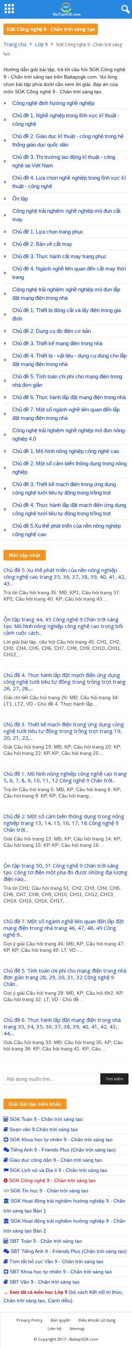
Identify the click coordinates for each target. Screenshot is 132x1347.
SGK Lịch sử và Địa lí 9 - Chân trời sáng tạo (57, 1170)
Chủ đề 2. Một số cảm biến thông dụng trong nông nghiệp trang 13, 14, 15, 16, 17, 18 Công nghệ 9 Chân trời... (64, 823)
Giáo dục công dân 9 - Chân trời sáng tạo (55, 1160)
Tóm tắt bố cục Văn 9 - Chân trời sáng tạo (55, 1261)
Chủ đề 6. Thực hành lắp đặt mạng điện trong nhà (69, 397)
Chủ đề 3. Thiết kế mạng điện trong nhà (57, 343)
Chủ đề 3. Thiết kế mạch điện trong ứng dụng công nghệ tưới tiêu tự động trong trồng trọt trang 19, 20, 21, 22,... (64, 731)
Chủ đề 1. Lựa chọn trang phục (47, 232)
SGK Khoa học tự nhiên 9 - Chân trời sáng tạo (60, 1139)
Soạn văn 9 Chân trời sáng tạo (43, 1129)
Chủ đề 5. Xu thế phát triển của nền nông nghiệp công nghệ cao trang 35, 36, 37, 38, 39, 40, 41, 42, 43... (65, 576)
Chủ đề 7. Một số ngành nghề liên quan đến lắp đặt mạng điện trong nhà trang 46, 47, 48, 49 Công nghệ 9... (64, 928)
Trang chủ (15, 44)
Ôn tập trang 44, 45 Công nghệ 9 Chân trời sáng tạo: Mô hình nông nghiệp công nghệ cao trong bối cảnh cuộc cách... (63, 626)
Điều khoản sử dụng (96, 1320)
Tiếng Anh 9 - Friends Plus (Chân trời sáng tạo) (62, 1150)
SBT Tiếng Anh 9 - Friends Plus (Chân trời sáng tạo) (68, 1251)
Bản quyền (60, 1320)
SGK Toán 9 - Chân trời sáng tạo (45, 1119)
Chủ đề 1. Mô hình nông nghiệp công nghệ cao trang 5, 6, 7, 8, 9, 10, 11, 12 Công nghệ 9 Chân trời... (65, 777)
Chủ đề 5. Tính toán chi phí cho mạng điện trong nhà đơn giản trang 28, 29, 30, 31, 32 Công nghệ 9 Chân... (65, 977)
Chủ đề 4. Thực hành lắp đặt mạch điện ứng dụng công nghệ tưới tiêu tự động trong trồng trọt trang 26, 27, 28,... (65, 681)
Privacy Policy (30, 1320)
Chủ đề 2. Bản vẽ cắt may (42, 244)
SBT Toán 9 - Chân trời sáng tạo (45, 1241)
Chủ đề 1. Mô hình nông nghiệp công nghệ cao (65, 451)
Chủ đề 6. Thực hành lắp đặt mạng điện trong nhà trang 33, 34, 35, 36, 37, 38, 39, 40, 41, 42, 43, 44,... (62, 1026)
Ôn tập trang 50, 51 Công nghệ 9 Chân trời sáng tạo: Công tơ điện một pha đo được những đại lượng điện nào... (65, 872)
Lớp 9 (41, 44)
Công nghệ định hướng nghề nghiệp (53, 103)
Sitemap (77, 1328)
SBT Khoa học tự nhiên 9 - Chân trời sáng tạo (60, 1271)
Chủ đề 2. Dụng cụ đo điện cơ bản (51, 331)
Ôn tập (20, 198)
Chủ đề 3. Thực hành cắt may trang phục (59, 256)
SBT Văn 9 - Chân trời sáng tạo (44, 1282)
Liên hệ (54, 1328)
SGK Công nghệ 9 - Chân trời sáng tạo (52, 1180)
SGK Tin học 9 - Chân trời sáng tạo (48, 1190)
